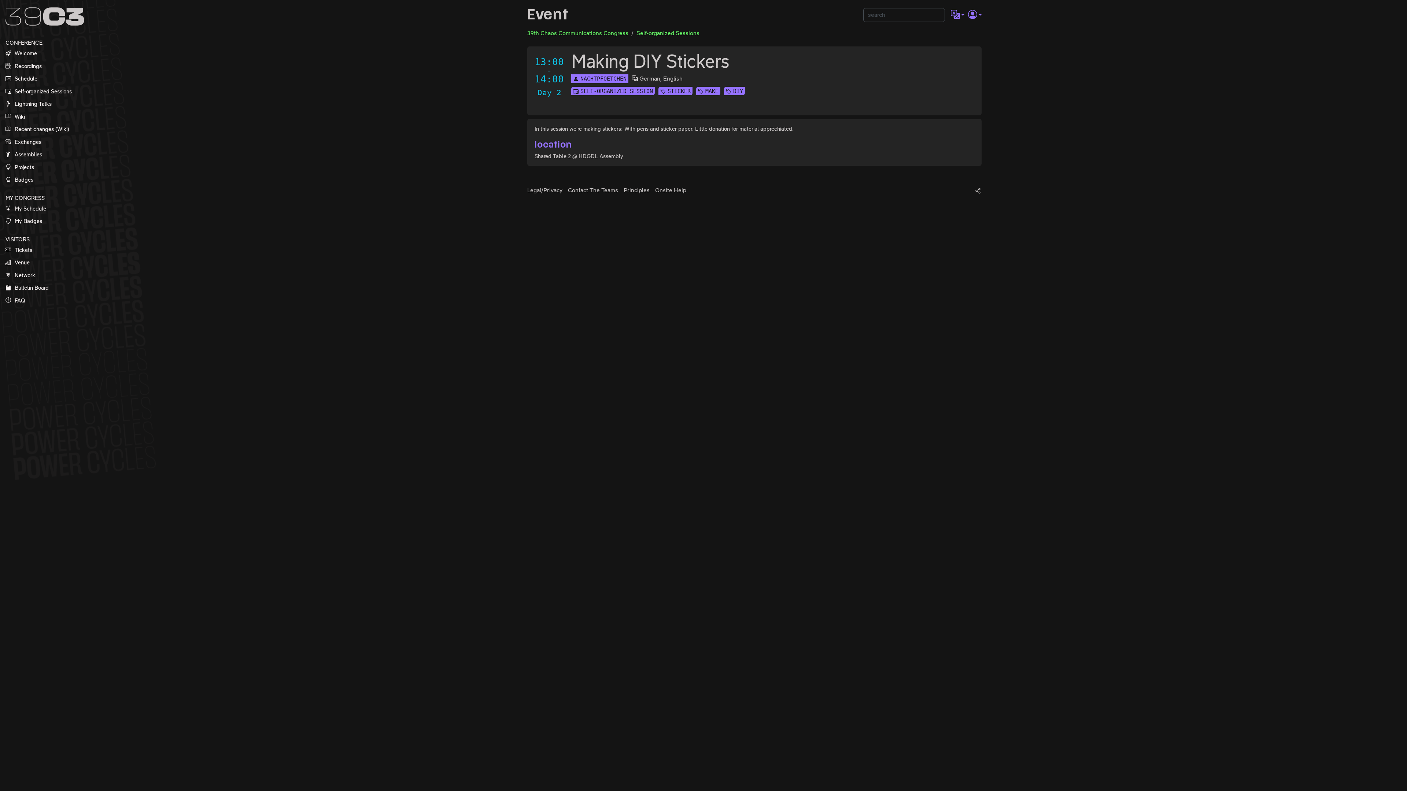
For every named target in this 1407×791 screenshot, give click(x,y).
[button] (957, 15)
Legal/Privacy (544, 190)
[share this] (978, 190)
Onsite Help (670, 190)
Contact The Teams (593, 190)
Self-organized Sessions (667, 33)
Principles (637, 190)
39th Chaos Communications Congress (577, 33)
